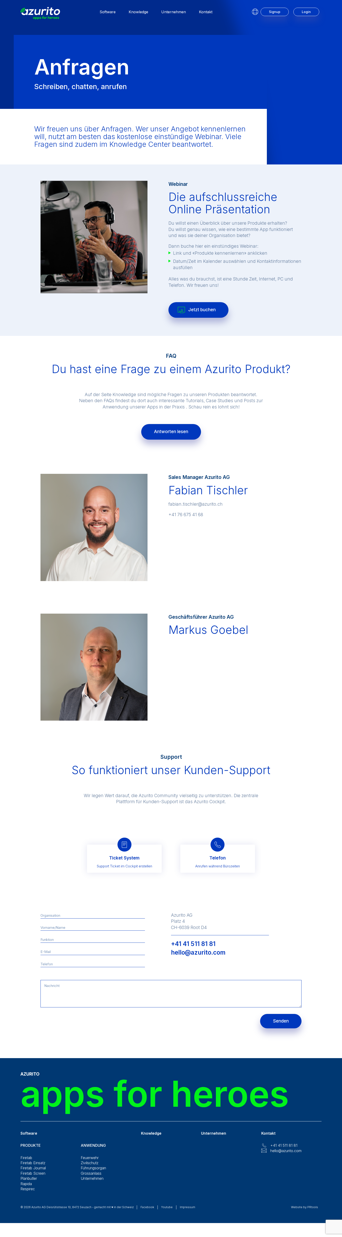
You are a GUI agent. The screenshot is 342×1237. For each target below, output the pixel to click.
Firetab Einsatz (32, 1162)
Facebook (147, 1207)
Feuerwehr (90, 1157)
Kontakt (205, 12)
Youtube (167, 1207)
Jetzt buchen (202, 309)
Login (306, 12)
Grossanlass (91, 1173)
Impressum (187, 1207)
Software (108, 12)
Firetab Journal (33, 1168)
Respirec (27, 1189)
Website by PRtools (304, 1207)
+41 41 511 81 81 (193, 943)
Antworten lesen (171, 431)
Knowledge (138, 12)
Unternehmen (173, 12)
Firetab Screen (32, 1173)
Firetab (26, 1157)
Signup (274, 12)
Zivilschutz (89, 1162)
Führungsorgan (93, 1168)
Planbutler (28, 1178)
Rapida (26, 1183)
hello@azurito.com (198, 952)
